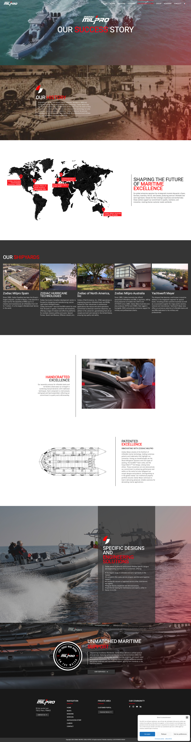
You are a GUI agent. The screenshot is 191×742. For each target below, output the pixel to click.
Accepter (147, 734)
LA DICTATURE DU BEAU (118, 740)
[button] (187, 717)
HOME (69, 708)
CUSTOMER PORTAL (104, 708)
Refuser (163, 734)
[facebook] (130, 706)
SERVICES (70, 717)
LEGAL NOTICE (168, 738)
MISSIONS (70, 714)
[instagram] (133, 706)
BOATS (69, 711)
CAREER (69, 723)
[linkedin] (140, 706)
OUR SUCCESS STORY (74, 720)
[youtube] (137, 706)
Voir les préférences (180, 734)
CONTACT (70, 726)
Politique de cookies (159, 738)
